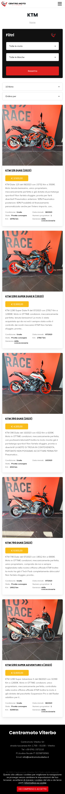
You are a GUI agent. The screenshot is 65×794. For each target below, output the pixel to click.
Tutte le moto (16, 46)
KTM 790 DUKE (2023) (18, 542)
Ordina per (10, 96)
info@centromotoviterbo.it (36, 757)
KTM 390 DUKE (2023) (18, 418)
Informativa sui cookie (35, 782)
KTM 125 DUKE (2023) (18, 170)
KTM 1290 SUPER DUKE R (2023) (24, 296)
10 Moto (9, 86)
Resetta (32, 71)
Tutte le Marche (16, 57)
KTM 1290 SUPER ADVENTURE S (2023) (28, 665)
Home (32, 22)
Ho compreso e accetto (33, 789)
